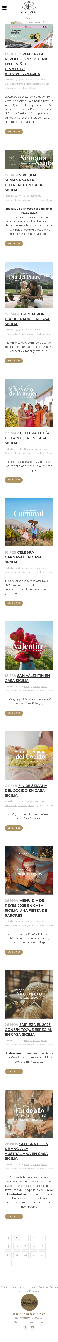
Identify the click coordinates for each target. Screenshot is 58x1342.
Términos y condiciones (12, 1287)
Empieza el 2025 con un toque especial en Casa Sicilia (28, 1029)
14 (42, 1254)
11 (16, 1254)
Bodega (28, 79)
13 (34, 1254)
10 (8, 1254)
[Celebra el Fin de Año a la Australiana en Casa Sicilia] (29, 1114)
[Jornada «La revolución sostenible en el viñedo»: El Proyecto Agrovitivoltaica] (29, 34)
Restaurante (38, 84)
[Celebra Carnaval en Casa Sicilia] (29, 522)
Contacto (43, 1287)
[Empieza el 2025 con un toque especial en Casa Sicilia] (29, 994)
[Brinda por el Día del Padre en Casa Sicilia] (29, 285)
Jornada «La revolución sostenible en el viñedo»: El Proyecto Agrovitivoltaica (29, 64)
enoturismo (17, 84)
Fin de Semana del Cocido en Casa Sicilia (26, 791)
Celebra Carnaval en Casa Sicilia (23, 557)
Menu (45, 449)
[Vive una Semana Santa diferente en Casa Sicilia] (29, 159)
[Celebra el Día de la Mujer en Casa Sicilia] (29, 403)
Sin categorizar (26, 200)
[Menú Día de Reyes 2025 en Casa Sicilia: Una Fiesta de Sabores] (29, 870)
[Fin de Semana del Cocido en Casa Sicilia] (29, 755)
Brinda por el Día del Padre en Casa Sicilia (27, 319)
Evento (27, 84)
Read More (13, 132)
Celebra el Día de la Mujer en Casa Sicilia (27, 438)
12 (25, 1254)
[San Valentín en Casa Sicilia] (29, 645)
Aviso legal (31, 1287)
